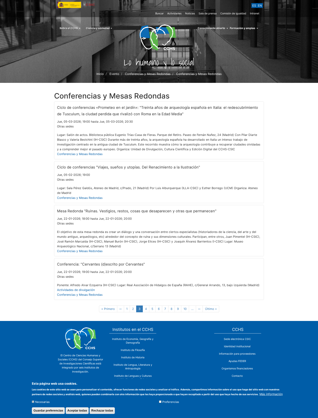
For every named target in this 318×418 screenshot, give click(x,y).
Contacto (237, 375)
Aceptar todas (77, 410)
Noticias (190, 13)
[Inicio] (159, 37)
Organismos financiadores (237, 368)
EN (260, 5)
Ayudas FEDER (237, 361)
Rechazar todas (102, 410)
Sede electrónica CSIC (237, 338)
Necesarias (42, 401)
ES (254, 5)
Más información (271, 394)
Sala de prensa (208, 13)
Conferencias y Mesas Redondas (80, 154)
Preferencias (170, 401)
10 (186, 309)
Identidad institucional (237, 346)
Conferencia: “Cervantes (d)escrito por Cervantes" (101, 264)
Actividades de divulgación (76, 290)
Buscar (159, 13)
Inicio (100, 74)
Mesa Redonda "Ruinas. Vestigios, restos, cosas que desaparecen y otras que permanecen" (136, 211)
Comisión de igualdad (233, 13)
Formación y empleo (242, 28)
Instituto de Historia (132, 357)
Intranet (254, 13)
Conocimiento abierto (211, 28)
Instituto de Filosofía (133, 350)
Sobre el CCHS (69, 28)
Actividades (174, 13)
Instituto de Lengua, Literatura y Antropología (133, 366)
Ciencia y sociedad (98, 28)
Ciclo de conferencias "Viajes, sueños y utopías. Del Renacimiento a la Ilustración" (128, 167)
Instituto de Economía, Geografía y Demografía (132, 340)
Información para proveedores (237, 353)
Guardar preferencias (48, 410)
